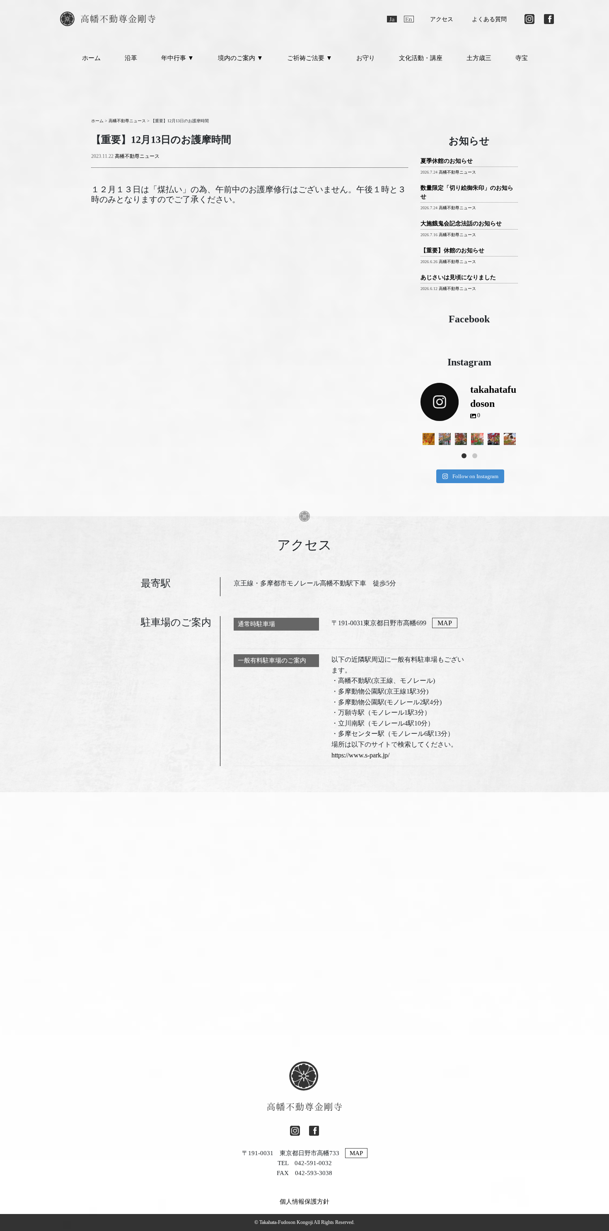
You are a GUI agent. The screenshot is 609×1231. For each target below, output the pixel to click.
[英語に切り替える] (409, 19)
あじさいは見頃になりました (458, 277)
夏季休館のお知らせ (446, 161)
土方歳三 (478, 58)
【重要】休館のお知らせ (452, 250)
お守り (365, 58)
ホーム (91, 58)
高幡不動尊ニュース (137, 156)
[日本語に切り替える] (392, 19)
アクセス (441, 19)
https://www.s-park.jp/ (360, 755)
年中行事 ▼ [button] (177, 58)
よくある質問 (489, 19)
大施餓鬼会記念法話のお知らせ (461, 223)
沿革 (131, 58)
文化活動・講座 (420, 58)
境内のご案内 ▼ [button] (240, 58)
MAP (444, 622)
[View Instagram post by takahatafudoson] (429, 440)
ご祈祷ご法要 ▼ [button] (309, 58)
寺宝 (521, 58)
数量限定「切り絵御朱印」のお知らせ (466, 192)
